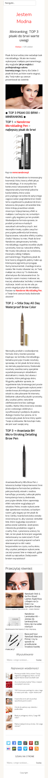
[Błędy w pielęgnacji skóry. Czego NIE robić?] (9, 718)
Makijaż (18, 47)
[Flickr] (8, 749)
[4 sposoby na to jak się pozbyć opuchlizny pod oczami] (9, 701)
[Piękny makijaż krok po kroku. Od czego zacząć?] (9, 726)
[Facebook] (14, 743)
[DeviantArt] (14, 749)
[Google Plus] (25, 743)
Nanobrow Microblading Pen (18, 124)
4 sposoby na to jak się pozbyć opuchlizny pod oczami (26, 700)
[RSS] (36, 749)
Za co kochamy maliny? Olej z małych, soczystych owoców (28, 683)
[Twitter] (8, 743)
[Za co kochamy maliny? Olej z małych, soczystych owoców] (9, 684)
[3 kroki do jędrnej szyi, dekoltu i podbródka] (9, 710)
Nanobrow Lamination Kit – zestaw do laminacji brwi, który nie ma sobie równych (33, 620)
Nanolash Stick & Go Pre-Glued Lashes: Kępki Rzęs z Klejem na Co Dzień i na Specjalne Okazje (33, 600)
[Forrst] (36, 743)
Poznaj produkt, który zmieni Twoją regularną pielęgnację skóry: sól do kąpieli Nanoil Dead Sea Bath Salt (27, 676)
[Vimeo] (25, 749)
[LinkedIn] (20, 743)
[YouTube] (31, 749)
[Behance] (20, 749)
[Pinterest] (31, 743)
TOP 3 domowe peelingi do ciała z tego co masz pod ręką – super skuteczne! (29, 691)
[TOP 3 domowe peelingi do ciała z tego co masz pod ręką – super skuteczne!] (9, 693)
